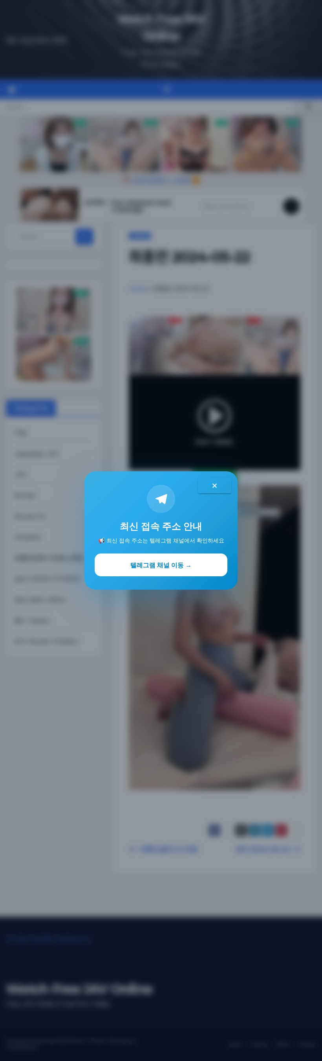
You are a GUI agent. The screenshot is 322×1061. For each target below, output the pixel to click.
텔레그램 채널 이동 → (161, 565)
